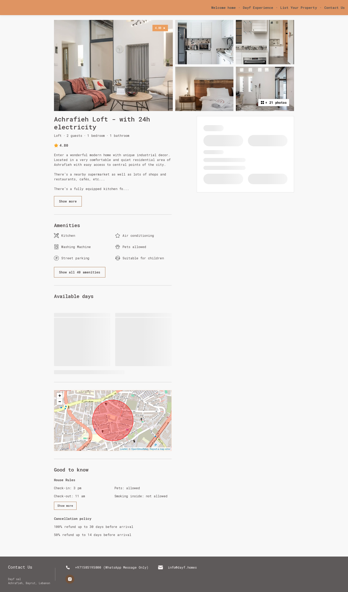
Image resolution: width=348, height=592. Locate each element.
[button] (60, 396)
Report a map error (160, 449)
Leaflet (123, 449)
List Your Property (298, 8)
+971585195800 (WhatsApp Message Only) (111, 567)
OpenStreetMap (139, 449)
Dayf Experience (258, 8)
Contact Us (334, 8)
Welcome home (223, 8)
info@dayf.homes (182, 567)
